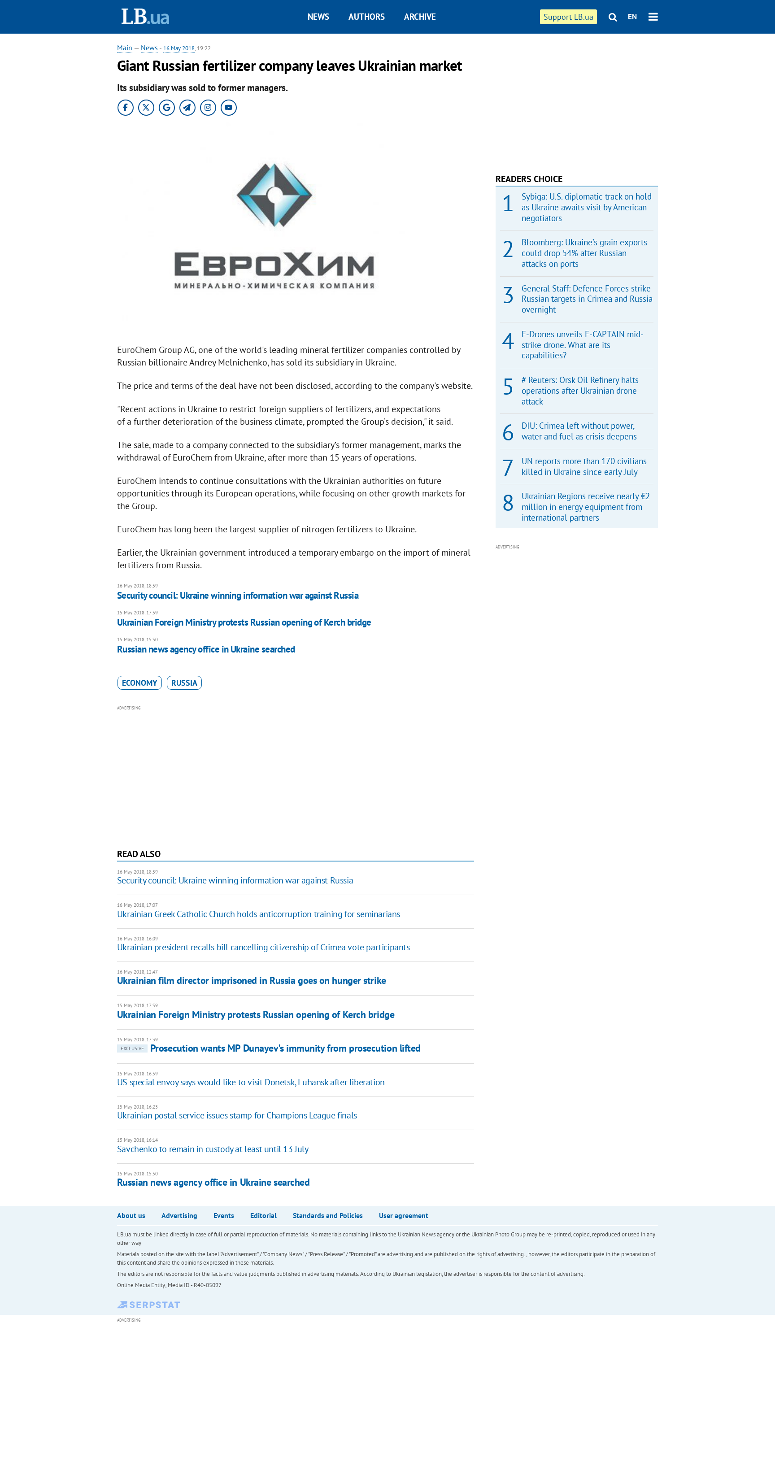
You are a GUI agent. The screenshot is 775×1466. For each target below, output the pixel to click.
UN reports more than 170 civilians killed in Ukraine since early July (584, 466)
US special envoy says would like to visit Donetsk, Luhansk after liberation (251, 1082)
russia (184, 683)
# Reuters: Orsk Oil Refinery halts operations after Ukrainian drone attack (580, 390)
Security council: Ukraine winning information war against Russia (237, 595)
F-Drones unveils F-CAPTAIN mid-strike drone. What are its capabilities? (583, 345)
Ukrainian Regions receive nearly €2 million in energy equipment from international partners (586, 507)
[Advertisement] (295, 776)
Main (124, 47)
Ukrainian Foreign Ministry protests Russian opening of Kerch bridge (244, 622)
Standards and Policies (328, 1215)
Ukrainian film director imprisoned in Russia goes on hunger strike (251, 980)
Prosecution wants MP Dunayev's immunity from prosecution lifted (271, 1048)
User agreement (403, 1215)
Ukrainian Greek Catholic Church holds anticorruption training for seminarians (258, 914)
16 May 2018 (179, 48)
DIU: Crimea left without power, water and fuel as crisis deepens (579, 431)
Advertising (179, 1215)
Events (223, 1215)
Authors (366, 16)
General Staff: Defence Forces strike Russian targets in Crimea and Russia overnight (587, 299)
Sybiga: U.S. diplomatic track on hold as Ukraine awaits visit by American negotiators (587, 207)
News (318, 16)
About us (131, 1215)
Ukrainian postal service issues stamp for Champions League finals (237, 1115)
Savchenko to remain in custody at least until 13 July (213, 1149)
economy (139, 683)
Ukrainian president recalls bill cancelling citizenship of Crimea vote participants (263, 947)
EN (632, 17)
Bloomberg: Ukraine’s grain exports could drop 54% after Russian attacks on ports (584, 253)
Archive (420, 16)
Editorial (263, 1215)
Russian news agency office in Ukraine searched (206, 649)
